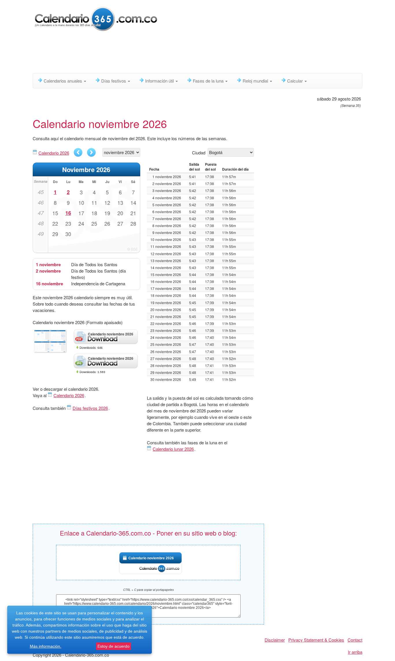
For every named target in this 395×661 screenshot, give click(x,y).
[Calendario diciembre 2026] (91, 152)
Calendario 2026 (53, 153)
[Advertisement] (173, 54)
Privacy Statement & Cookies (316, 640)
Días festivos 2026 (90, 408)
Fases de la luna (209, 81)
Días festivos (114, 81)
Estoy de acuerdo (113, 646)
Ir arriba (355, 652)
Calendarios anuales (63, 81)
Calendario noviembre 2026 (151, 558)
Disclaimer (275, 640)
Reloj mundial (256, 81)
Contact (355, 640)
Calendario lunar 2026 (173, 449)
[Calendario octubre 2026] (78, 152)
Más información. (45, 646)
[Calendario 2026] (96, 18)
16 (68, 213)
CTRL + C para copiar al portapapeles (148, 590)
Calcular (295, 81)
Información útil (160, 81)
